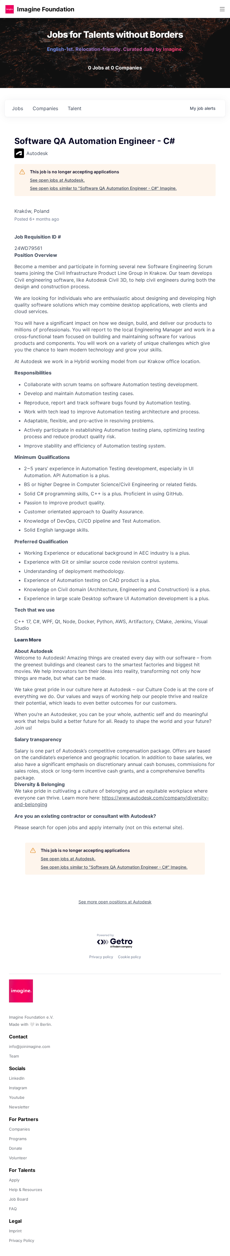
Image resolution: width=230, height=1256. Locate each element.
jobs (17, 108)
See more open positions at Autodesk (115, 901)
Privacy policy (101, 957)
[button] (10, 9)
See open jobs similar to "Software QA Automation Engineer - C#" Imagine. (103, 188)
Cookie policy (129, 957)
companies (45, 108)
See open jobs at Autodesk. (57, 180)
